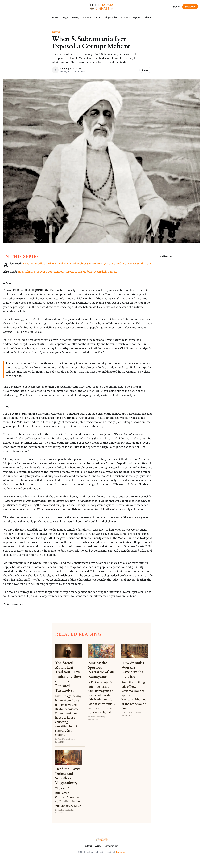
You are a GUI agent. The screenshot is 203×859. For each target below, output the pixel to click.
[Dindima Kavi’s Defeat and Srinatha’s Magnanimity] (68, 782)
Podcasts (124, 17)
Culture (87, 17)
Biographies (111, 17)
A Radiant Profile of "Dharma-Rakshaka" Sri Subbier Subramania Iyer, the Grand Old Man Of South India (86, 263)
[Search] (7, 6)
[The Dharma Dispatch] (101, 7)
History (76, 17)
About (148, 17)
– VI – (164, 264)
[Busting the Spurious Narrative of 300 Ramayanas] (101, 682)
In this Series (166, 256)
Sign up (88, 845)
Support (137, 17)
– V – (164, 260)
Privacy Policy (111, 845)
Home (55, 17)
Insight (65, 17)
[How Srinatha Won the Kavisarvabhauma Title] (134, 680)
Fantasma (120, 852)
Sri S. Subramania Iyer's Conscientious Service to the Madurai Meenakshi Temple (67, 271)
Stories (97, 17)
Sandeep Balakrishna (71, 68)
